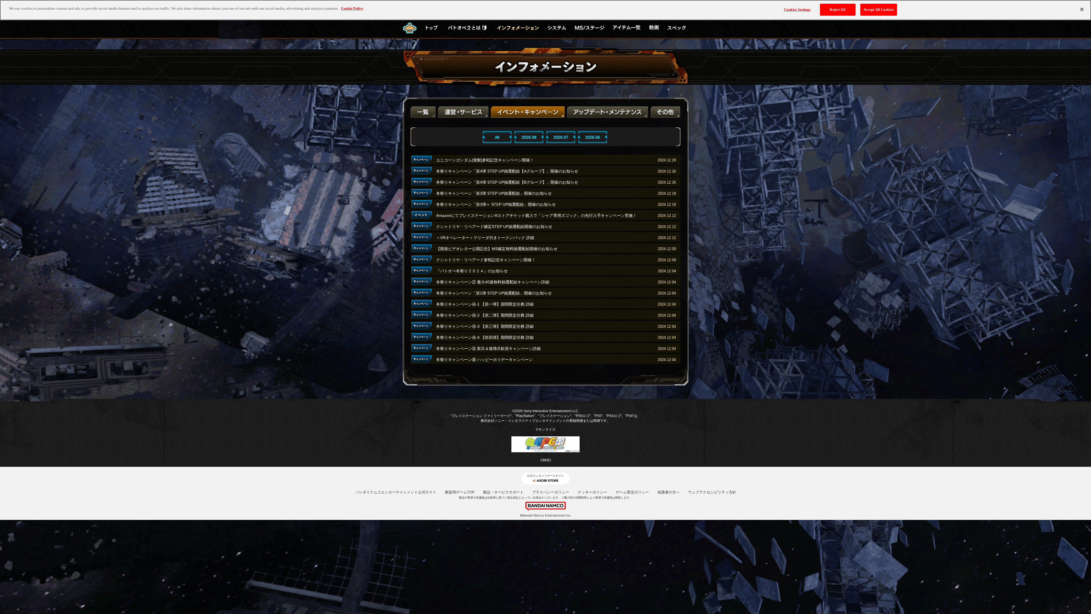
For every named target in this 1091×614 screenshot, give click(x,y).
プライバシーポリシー (550, 492)
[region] (545, 10)
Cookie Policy (352, 8)
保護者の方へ (668, 492)
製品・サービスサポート (503, 492)
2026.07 (560, 137)
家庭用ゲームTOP (459, 492)
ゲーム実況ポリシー (632, 492)
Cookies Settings (797, 9)
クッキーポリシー (592, 492)
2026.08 (529, 137)
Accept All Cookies (878, 9)
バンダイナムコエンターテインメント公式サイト (395, 492)
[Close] (1082, 9)
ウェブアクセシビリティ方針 (712, 492)
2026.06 (592, 137)
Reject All (837, 9)
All (497, 137)
